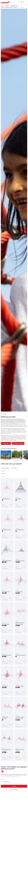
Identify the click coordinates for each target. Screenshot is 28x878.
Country (2, 779)
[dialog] (14, 439)
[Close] (25, 770)
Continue (14, 786)
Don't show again (14, 789)
